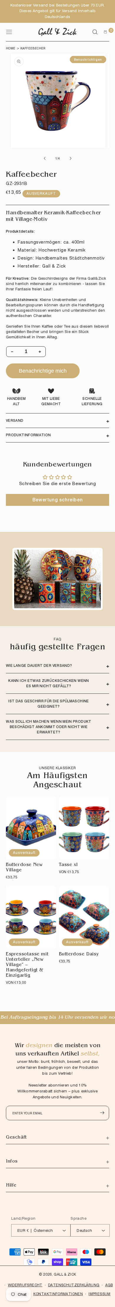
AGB (109, 1285)
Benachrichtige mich (43, 371)
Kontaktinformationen (58, 1294)
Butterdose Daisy (79, 954)
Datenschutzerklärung (73, 1285)
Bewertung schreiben (57, 500)
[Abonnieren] (102, 1113)
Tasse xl (68, 865)
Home (11, 48)
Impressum (99, 1294)
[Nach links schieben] (44, 158)
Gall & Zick (65, 1274)
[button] (95, 32)
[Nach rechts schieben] (70, 158)
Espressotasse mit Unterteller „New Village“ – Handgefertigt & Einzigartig (27, 965)
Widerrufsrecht (25, 1285)
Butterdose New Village (24, 868)
